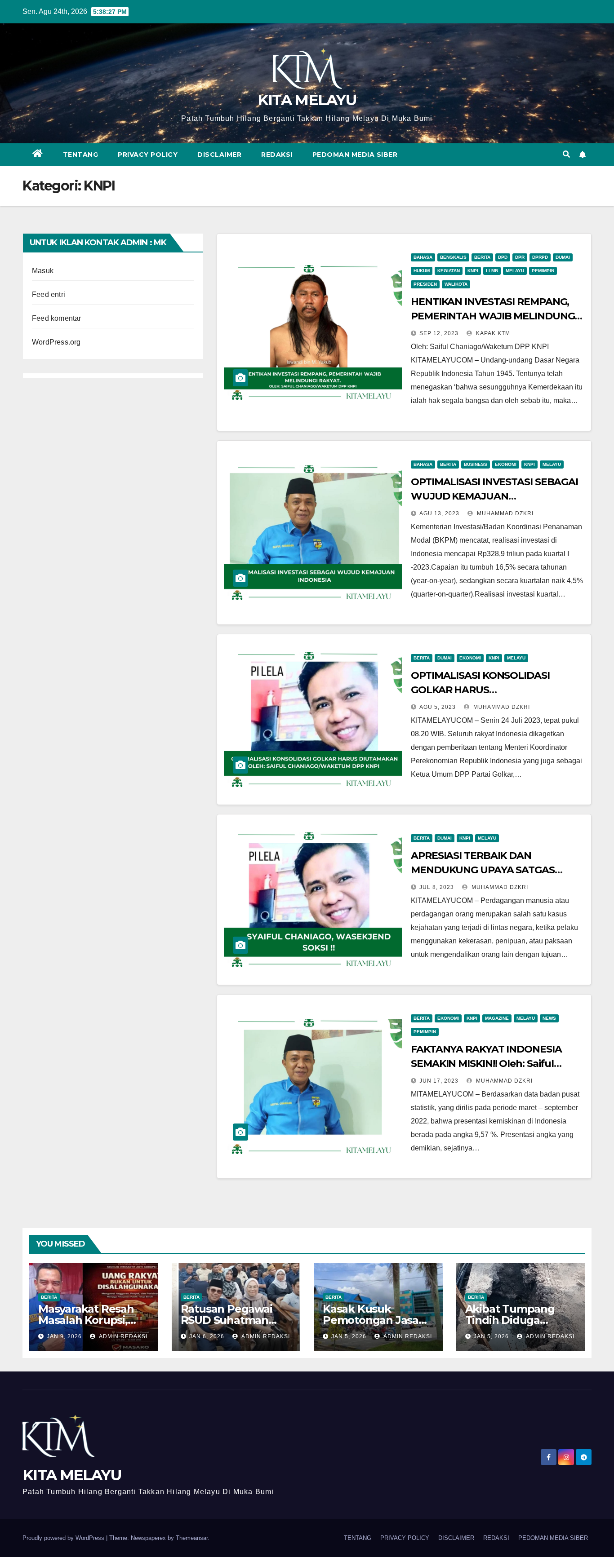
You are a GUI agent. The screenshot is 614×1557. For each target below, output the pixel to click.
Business (475, 464)
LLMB (492, 270)
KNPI (472, 270)
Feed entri (48, 294)
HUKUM (422, 270)
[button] (566, 154)
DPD (502, 257)
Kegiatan (448, 270)
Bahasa (423, 257)
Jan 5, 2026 (348, 1336)
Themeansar (192, 1538)
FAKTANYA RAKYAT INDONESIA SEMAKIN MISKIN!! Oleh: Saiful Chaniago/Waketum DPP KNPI (486, 1063)
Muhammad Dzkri (504, 513)
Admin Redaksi (122, 1336)
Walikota (456, 284)
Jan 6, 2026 (206, 1336)
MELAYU (515, 270)
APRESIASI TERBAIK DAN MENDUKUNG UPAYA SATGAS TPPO (483, 869)
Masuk (42, 270)
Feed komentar (56, 318)
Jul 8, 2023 (436, 887)
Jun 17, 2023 (438, 1081)
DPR (520, 257)
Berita (482, 257)
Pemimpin (543, 270)
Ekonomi (505, 464)
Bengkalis (453, 257)
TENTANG (80, 154)
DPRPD (540, 257)
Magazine (497, 1018)
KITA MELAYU (307, 100)
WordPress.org (56, 342)
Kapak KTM (492, 333)
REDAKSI (277, 154)
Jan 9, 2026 (64, 1336)
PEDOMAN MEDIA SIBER (355, 154)
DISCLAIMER (219, 154)
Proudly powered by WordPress (64, 1538)
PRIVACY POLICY (148, 154)
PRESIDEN (425, 284)
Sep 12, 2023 (438, 333)
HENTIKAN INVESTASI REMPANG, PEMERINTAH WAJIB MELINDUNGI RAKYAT (494, 316)
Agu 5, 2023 (437, 707)
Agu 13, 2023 (439, 513)
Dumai (563, 257)
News (549, 1018)
